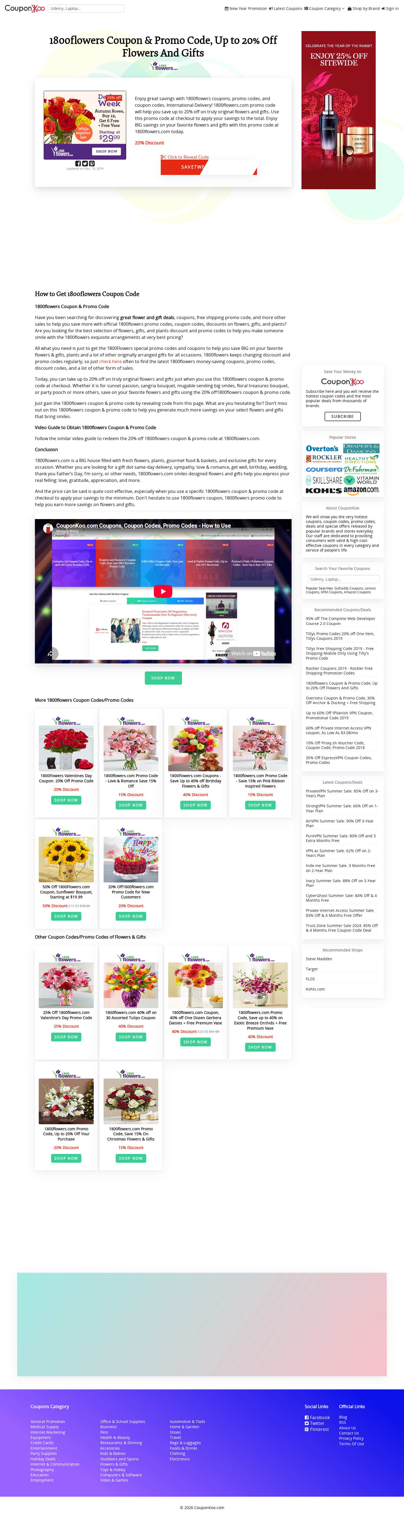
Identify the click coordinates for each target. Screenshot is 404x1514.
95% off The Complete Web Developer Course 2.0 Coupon (340, 621)
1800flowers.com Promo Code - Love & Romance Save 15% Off (131, 780)
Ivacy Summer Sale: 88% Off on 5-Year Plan (341, 883)
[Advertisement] (202, 1324)
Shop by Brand (366, 8)
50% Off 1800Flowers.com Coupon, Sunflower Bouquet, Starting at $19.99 (66, 891)
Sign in (392, 8)
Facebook (320, 1417)
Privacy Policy (351, 1438)
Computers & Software (121, 1474)
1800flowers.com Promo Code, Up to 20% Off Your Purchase (66, 1134)
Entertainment (44, 1448)
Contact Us (349, 1433)
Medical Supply (45, 1426)
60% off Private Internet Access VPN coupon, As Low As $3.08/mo (338, 730)
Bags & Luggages (185, 1442)
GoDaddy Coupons (348, 588)
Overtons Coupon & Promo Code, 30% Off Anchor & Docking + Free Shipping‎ (340, 700)
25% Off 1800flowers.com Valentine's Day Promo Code (66, 1015)
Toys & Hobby (112, 1469)
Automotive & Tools (187, 1421)
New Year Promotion (248, 8)
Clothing (177, 1453)
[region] (163, 240)
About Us (347, 1427)
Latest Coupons (288, 8)
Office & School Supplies (122, 1421)
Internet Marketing (48, 1432)
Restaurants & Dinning (121, 1442)
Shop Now (163, 678)
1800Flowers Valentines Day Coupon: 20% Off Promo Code (66, 778)
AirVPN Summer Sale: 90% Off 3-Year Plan (340, 823)
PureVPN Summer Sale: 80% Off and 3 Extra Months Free (341, 838)
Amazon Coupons (357, 592)
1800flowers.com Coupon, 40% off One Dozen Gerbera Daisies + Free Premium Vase (195, 1017)
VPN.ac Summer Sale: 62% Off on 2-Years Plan (338, 853)
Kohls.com (315, 989)
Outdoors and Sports (119, 1458)
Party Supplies (44, 1453)
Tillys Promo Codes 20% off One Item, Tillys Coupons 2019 (340, 636)
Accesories (110, 1448)
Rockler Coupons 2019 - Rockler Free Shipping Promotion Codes (339, 671)
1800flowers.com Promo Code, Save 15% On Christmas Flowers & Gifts (130, 1134)
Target (312, 969)
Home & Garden (184, 1426)
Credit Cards (42, 1442)
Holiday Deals (43, 1458)
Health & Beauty (115, 1437)
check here (110, 361)
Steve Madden (319, 958)
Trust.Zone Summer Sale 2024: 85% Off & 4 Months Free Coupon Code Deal (342, 928)
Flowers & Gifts (114, 1464)
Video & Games (114, 1480)
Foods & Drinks (183, 1448)
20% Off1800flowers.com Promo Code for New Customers (131, 891)
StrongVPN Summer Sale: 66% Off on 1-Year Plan (342, 808)
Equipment (41, 1437)
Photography (42, 1469)
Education (40, 1474)
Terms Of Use (351, 1443)
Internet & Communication (55, 1464)
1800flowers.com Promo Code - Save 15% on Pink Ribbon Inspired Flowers (260, 780)
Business (108, 1426)
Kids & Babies (113, 1453)
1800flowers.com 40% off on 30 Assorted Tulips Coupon (131, 1015)
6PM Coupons (331, 592)
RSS (342, 1422)
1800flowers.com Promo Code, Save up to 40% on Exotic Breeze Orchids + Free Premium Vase (260, 1020)
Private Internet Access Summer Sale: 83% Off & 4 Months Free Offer (340, 913)
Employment (42, 1480)
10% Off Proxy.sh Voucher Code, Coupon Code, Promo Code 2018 (335, 745)
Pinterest (319, 1429)
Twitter (317, 1423)
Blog (343, 1417)
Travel (175, 1437)
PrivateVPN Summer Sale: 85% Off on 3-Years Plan (342, 793)
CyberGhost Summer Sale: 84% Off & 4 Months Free (341, 898)
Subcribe (342, 416)
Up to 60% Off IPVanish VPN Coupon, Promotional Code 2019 (339, 715)
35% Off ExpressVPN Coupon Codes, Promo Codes (339, 760)
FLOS (310, 978)
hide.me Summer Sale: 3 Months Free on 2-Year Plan (340, 868)
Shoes (175, 1432)
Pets (104, 1432)
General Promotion (48, 1421)
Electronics (180, 1458)
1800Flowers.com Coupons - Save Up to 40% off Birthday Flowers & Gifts (195, 780)
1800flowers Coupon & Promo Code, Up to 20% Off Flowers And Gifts (342, 685)
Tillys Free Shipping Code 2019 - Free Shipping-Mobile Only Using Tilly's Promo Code (340, 653)
